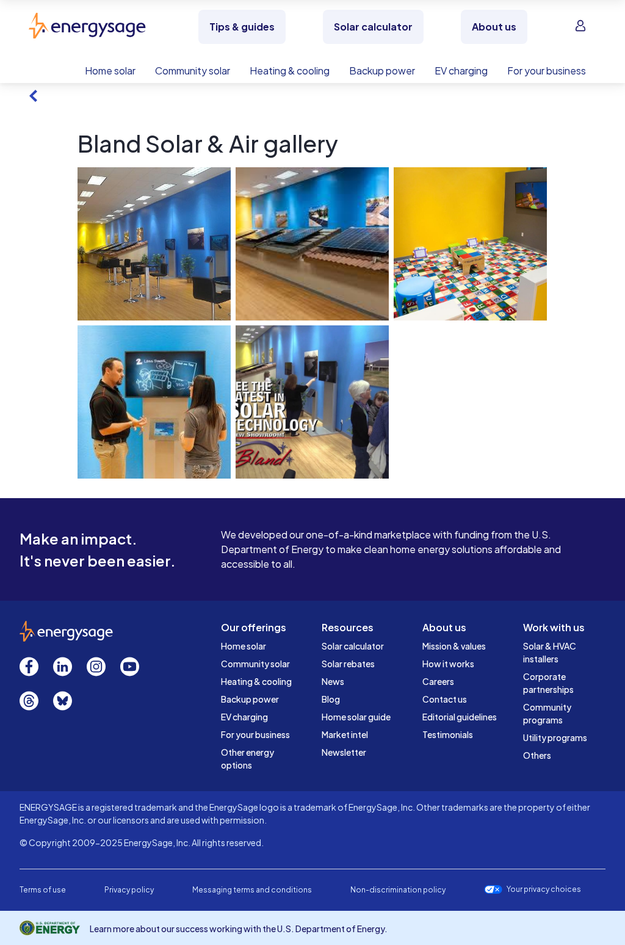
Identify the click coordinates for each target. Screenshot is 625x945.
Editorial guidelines (459, 716)
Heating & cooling (256, 681)
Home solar (243, 645)
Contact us (444, 698)
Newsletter (344, 752)
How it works (448, 663)
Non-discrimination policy (398, 889)
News (333, 681)
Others (537, 755)
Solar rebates (348, 663)
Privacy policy (129, 889)
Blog (331, 698)
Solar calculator (353, 645)
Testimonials (447, 734)
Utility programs (555, 737)
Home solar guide (356, 716)
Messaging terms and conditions (252, 889)
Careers (438, 681)
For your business (255, 734)
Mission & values (454, 645)
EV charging (244, 716)
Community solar (255, 663)
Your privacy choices (544, 889)
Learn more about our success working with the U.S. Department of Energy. (239, 928)
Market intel (345, 734)
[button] (154, 243)
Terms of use (43, 889)
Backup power (250, 698)
